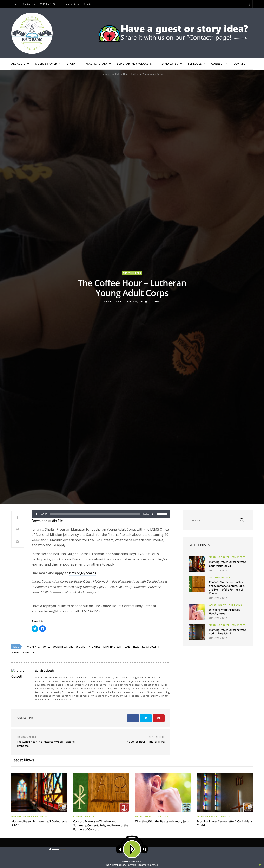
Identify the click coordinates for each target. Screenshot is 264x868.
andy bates (33, 646)
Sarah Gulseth (112, 301)
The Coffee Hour (132, 273)
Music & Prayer (46, 63)
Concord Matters (220, 577)
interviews (94, 646)
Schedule (195, 63)
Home (14, 4)
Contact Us (29, 4)
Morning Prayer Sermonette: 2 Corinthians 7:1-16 (227, 631)
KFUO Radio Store (49, 4)
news (136, 646)
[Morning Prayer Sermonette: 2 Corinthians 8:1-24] (197, 564)
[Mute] (153, 514)
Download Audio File (47, 520)
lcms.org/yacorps (82, 573)
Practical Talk (96, 63)
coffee (46, 646)
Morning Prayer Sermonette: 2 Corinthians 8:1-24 (227, 563)
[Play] (37, 514)
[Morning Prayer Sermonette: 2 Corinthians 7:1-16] (197, 632)
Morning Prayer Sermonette (227, 557)
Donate (87, 4)
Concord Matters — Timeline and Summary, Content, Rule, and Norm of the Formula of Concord (227, 587)
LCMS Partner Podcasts (134, 63)
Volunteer (28, 652)
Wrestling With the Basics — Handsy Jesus (162, 821)
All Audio (18, 63)
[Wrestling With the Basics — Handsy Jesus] (197, 612)
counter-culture (63, 646)
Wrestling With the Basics (225, 605)
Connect (217, 63)
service (15, 652)
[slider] (162, 513)
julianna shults (112, 646)
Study (71, 63)
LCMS (127, 646)
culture (80, 646)
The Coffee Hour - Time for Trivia (145, 741)
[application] (101, 514)
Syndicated (169, 63)
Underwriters (71, 4)
